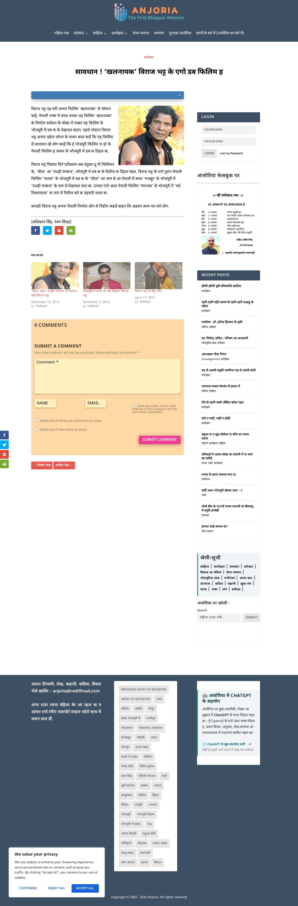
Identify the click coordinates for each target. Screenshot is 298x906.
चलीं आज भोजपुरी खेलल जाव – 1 (222, 491)
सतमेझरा (117, 33)
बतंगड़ (157, 786)
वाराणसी (145, 853)
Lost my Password (231, 153)
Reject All (56, 888)
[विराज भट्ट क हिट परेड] (158, 275)
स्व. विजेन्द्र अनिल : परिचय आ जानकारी (225, 338)
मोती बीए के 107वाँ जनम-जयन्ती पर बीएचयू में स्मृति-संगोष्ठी (227, 509)
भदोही (138, 805)
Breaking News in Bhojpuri (143, 690)
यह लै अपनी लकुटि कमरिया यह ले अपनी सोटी (229, 370)
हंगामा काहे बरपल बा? (215, 527)
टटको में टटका (129, 757)
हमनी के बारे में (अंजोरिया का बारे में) (220, 33)
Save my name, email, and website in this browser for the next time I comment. (154, 409)
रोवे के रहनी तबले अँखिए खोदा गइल (223, 403)
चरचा (204, 463)
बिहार (155, 795)
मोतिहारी (126, 843)
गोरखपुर (126, 738)
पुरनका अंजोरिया (180, 33)
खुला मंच (246, 584)
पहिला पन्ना (61, 33)
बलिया (142, 795)
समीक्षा (236, 590)
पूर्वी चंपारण (128, 786)
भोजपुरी (126, 815)
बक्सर (144, 786)
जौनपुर (125, 747)
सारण (144, 863)
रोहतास (142, 843)
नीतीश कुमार (146, 766)
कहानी (205, 443)
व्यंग (225, 590)
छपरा (154, 738)
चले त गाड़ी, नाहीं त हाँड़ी (216, 419)
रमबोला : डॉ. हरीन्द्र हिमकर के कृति (222, 322)
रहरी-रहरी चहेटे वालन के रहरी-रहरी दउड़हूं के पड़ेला (227, 304)
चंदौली (141, 738)
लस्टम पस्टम (160, 843)
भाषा (210, 463)
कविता (205, 327)
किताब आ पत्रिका (211, 573)
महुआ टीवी (149, 834)
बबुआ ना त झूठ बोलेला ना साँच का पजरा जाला (225, 436)
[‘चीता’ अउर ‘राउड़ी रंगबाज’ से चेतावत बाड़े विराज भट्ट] (55, 275)
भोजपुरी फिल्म (145, 815)
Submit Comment (159, 439)
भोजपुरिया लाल (209, 343)
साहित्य (97, 33)
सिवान (157, 863)
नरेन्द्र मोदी (127, 766)
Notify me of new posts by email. (63, 430)
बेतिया (124, 805)
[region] (57, 872)
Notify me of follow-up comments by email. (71, 421)
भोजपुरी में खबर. (131, 824)
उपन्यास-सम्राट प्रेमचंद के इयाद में (221, 386)
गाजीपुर (150, 718)
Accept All (85, 888)
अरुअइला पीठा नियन (214, 354)
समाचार (159, 33)
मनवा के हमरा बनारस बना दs (219, 475)
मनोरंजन (149, 57)
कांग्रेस (138, 709)
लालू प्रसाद (127, 853)
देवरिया (148, 757)
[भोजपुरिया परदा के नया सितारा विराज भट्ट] (107, 275)
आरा (159, 699)
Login (209, 153)
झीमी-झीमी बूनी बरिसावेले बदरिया (221, 286)
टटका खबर (141, 747)
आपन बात (246, 578)
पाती (164, 776)
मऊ (149, 824)
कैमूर (151, 709)
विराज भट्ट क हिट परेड (148, 291)
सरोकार (79, 33)
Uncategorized (210, 359)
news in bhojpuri (135, 699)
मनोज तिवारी (128, 834)
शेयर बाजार (128, 863)
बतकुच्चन (126, 795)
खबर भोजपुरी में (130, 718)
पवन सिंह (126, 776)
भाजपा (153, 805)
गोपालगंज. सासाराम (151, 728)
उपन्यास (205, 584)
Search (202, 611)
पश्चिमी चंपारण (146, 776)
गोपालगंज (127, 728)
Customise (28, 888)
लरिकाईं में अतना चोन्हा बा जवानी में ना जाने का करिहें (227, 457)
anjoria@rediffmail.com (76, 691)
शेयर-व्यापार (141, 33)
